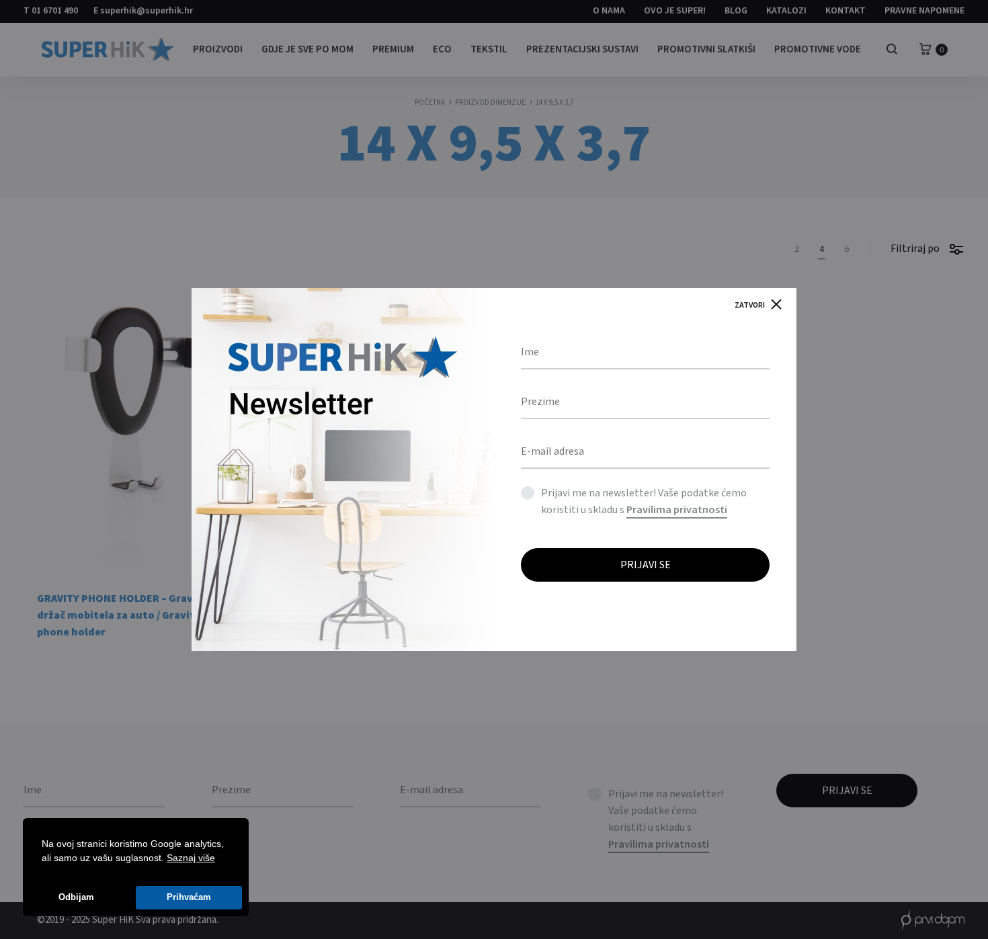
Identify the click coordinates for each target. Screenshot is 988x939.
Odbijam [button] (76, 897)
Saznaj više (191, 857)
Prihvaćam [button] (189, 897)
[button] (220, 859)
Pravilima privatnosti (676, 509)
